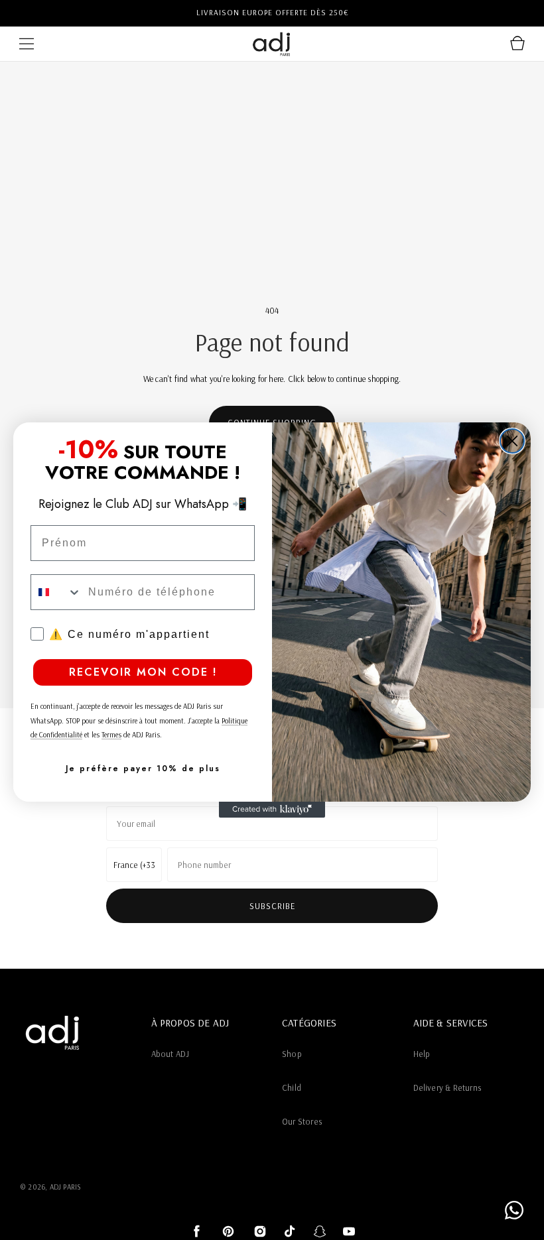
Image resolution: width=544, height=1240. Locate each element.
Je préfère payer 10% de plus (143, 769)
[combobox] (56, 592)
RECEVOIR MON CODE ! (143, 672)
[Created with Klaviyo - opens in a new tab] (272, 810)
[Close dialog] (512, 441)
